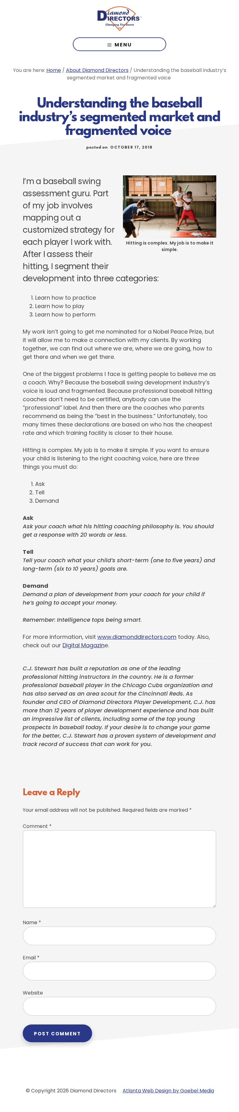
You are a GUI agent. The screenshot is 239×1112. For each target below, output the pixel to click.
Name (32, 922)
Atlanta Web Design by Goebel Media (168, 1090)
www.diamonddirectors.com (136, 637)
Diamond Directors (119, 18)
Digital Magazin (84, 645)
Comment (37, 826)
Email (31, 957)
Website (33, 992)
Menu (123, 44)
